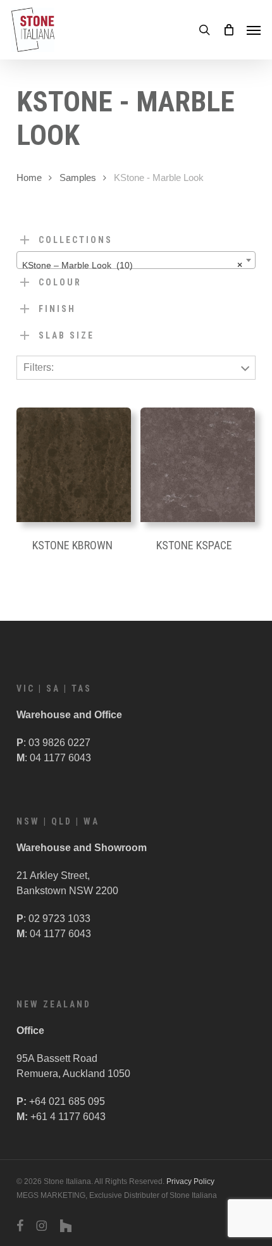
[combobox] (136, 260)
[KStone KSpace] (197, 465)
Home (29, 178)
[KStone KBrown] (73, 465)
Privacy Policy (190, 1181)
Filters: (38, 367)
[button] (254, 29)
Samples (77, 178)
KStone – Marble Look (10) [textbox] (132, 265)
